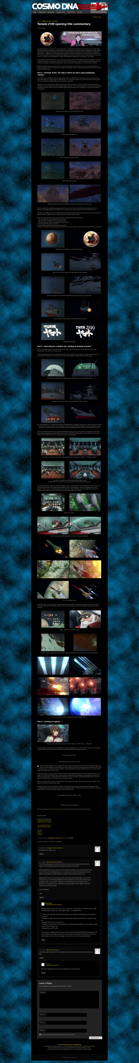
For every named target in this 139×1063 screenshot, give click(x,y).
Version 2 (39, 833)
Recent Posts (42, 12)
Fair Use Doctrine (91, 1046)
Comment (43, 992)
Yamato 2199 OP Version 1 (44, 825)
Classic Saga (51, 12)
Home (59, 1044)
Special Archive (71, 12)
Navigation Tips (77, 1044)
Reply (41, 854)
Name (42, 1014)
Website (42, 1030)
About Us (71, 1044)
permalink (71, 838)
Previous (94, 17)
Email (42, 1022)
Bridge (34, 12)
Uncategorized (51, 838)
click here (53, 809)
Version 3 (39, 834)
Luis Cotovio (55, 21)
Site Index (79, 12)
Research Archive (60, 12)
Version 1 (39, 831)
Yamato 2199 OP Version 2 (44, 826)
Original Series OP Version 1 (44, 820)
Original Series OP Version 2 (44, 822)
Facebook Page (64, 1044)
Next (100, 17)
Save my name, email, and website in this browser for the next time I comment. (58, 1034)
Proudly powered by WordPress (69, 1057)
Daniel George (48, 903)
